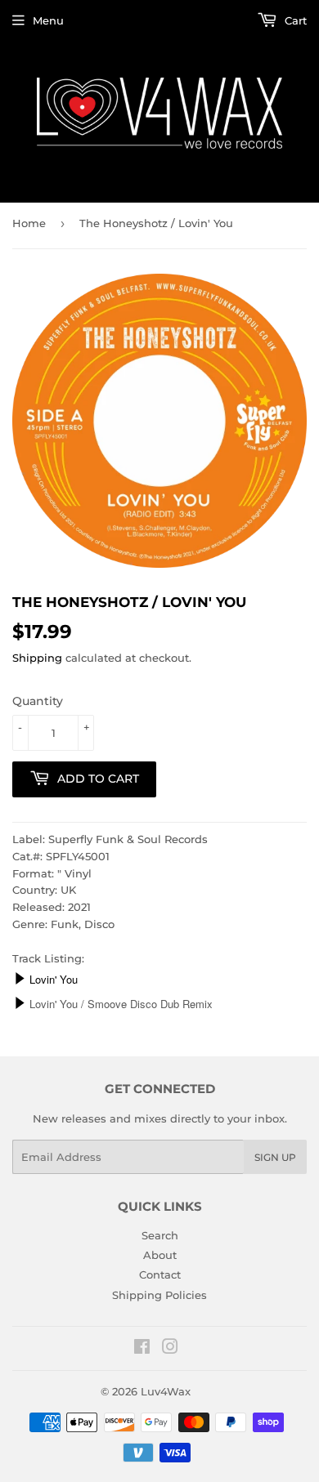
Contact (160, 1274)
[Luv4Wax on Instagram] (170, 1348)
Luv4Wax (166, 1391)
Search (160, 1235)
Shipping (37, 657)
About (160, 1254)
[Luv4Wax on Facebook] (142, 1348)
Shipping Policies (159, 1294)
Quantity (37, 701)
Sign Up (275, 1157)
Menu (48, 20)
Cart (294, 20)
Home (29, 223)
